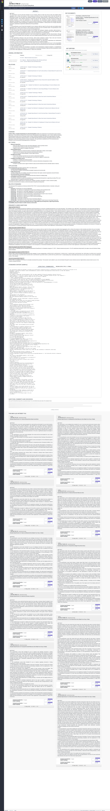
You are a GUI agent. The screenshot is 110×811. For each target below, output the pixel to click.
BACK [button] (10, 8)
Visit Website (95, 54)
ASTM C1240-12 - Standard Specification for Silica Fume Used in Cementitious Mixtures (38, 118)
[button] (73, 8)
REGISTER (105, 1)
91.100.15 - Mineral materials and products (28, 57)
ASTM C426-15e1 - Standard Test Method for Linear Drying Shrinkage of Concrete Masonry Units (40, 85)
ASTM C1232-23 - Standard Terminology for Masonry (31, 67)
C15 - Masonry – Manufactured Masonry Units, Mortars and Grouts (33, 60)
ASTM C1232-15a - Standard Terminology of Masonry (31, 92)
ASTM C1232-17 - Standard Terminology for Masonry (31, 76)
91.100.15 (21, 8)
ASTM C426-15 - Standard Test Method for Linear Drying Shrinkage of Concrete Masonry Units (39, 88)
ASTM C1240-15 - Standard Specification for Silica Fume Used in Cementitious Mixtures (38, 96)
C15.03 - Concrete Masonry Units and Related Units (30, 61)
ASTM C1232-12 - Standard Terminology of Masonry (31, 127)
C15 (24, 8)
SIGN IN (100, 1)
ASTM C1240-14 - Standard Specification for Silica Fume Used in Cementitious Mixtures (38, 104)
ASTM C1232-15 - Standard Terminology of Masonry (31, 100)
